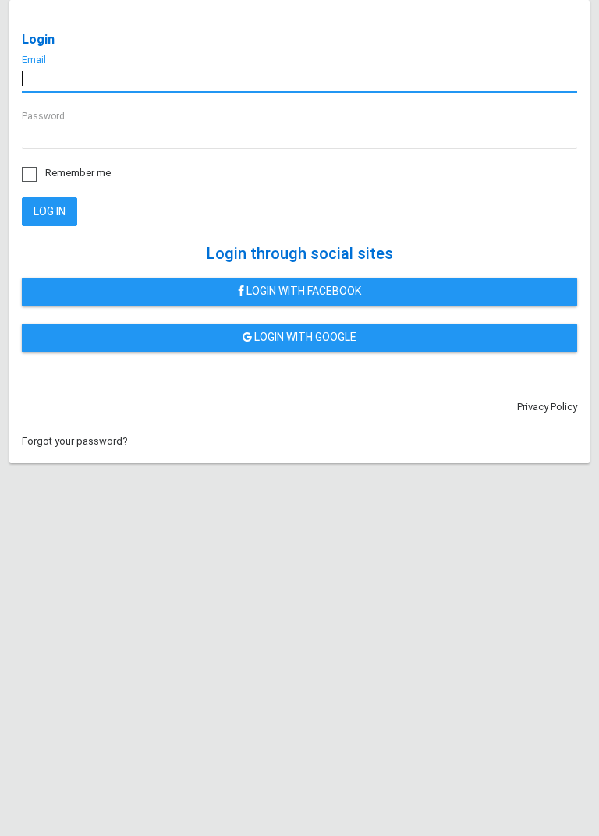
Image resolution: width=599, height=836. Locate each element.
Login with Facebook (302, 291)
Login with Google (304, 337)
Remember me (78, 173)
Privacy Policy (547, 407)
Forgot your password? (75, 441)
